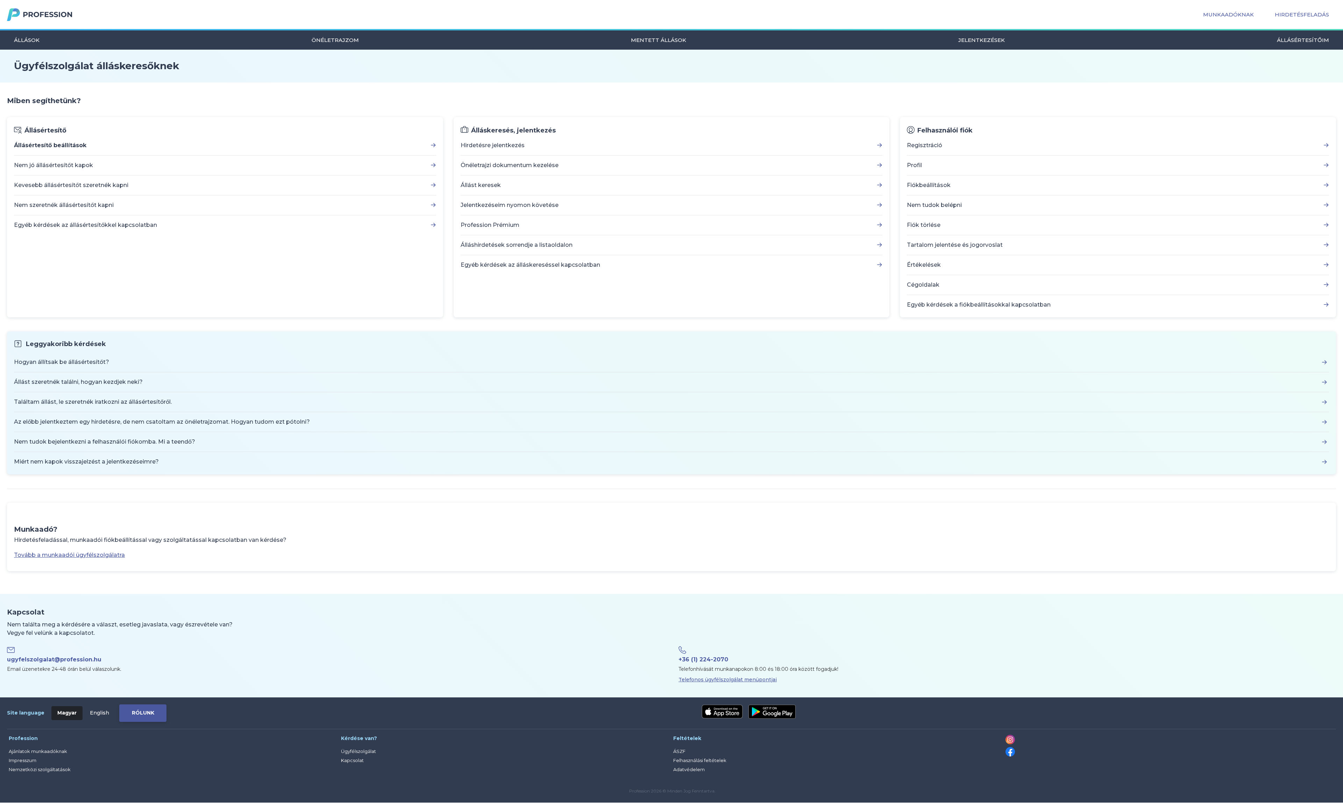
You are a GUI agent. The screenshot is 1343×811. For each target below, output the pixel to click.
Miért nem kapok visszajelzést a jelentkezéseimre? (86, 461)
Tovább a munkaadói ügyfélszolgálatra (69, 555)
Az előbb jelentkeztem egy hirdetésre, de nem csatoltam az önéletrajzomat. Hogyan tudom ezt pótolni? (162, 421)
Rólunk (143, 713)
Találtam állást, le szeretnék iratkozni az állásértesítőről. (93, 402)
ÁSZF (679, 751)
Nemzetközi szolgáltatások (40, 769)
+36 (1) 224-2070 (703, 659)
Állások (27, 40)
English (99, 713)
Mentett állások (658, 40)
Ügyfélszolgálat (358, 751)
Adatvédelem (689, 769)
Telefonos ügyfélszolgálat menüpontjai (727, 679)
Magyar (67, 713)
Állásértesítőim (1303, 40)
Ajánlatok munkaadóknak (38, 751)
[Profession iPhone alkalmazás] (722, 712)
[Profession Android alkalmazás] (772, 712)
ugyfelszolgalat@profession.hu (54, 659)
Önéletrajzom (335, 40)
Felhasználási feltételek (699, 760)
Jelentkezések (981, 40)
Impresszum (22, 760)
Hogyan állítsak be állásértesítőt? (61, 362)
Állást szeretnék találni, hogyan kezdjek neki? (78, 382)
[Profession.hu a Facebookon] (1010, 755)
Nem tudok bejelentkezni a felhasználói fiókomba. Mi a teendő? (104, 441)
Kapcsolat (352, 760)
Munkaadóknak (1228, 14)
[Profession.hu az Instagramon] (1010, 742)
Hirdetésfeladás (1302, 14)
